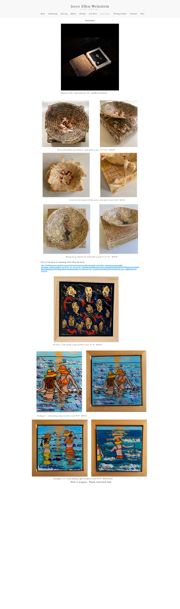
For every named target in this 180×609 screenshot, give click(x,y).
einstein (102, 6)
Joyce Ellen (81, 6)
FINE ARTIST (90, 9)
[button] (116, 88)
